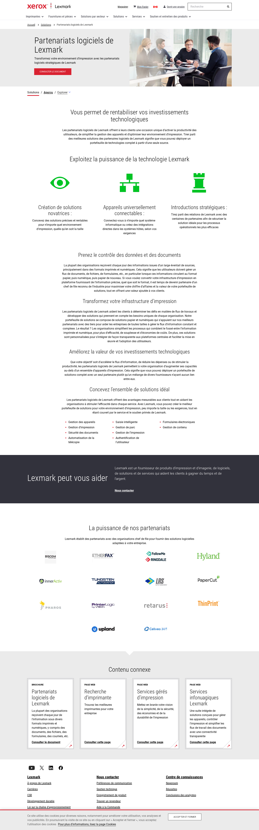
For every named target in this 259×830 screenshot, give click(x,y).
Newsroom (172, 783)
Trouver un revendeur (109, 801)
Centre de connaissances (184, 777)
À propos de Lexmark (39, 783)
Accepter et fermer (185, 817)
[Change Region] (155, 6)
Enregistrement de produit (111, 795)
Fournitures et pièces (60, 16)
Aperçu (48, 92)
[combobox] (210, 6)
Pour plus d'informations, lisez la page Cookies (87, 824)
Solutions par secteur (93, 16)
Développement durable (40, 801)
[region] (129, 820)
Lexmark (33, 777)
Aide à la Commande (108, 807)
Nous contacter (108, 777)
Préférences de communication (114, 783)
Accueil (49, 6)
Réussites (171, 789)
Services (137, 16)
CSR (29, 795)
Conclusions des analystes (181, 795)
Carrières (32, 789)
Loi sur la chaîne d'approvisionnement (49, 807)
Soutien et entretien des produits (168, 16)
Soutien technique (107, 789)
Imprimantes (33, 16)
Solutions (118, 16)
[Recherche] (228, 6)
